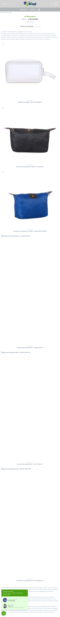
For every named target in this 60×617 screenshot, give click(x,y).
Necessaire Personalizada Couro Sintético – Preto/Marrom (30, 166)
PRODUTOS (23, 9)
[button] (4, 4)
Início (24, 19)
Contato (32, 9)
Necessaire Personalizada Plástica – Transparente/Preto (30, 347)
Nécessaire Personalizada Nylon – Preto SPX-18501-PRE (30, 580)
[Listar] (3, 43)
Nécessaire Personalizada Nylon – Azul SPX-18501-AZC (30, 464)
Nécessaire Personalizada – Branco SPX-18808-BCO (30, 102)
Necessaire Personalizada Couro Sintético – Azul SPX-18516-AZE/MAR (30, 231)
